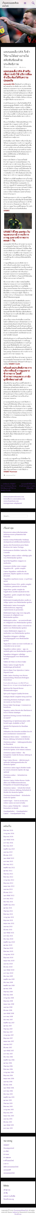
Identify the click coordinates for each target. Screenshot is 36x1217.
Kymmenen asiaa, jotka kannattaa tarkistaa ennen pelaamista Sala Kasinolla (15, 534)
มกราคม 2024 (8, 843)
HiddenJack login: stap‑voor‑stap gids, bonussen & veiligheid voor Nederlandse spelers (17, 615)
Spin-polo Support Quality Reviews (16, 693)
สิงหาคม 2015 (8, 1106)
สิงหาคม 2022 (8, 877)
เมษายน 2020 (8, 964)
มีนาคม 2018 (8, 1010)
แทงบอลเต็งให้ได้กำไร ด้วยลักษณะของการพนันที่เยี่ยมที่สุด (27, 486)
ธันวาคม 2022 (8, 864)
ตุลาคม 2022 (8, 871)
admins (23, 67)
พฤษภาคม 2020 (9, 961)
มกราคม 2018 (8, 1016)
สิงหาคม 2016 (8, 1069)
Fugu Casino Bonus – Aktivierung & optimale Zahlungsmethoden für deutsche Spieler (16, 762)
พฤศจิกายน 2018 (9, 985)
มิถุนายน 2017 (8, 1038)
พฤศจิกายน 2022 (9, 867)
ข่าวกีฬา (6, 1151)
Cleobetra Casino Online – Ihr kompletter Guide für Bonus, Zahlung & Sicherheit (18, 755)
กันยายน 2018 (8, 992)
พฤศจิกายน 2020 (9, 942)
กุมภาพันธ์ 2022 (9, 895)
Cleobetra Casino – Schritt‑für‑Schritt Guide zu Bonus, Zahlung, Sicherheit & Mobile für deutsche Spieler (17, 790)
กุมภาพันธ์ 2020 (9, 970)
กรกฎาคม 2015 (9, 1109)
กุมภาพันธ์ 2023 (9, 858)
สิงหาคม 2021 (8, 914)
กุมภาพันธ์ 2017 (9, 1050)
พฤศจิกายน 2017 (9, 1023)
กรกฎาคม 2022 (9, 880)
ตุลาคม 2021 (8, 908)
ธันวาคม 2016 (8, 1057)
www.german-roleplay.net (13, 503)
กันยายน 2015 (8, 1103)
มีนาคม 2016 (8, 1085)
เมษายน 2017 (8, 1044)
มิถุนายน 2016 (8, 1075)
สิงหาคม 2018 (8, 995)
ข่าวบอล (6, 1154)
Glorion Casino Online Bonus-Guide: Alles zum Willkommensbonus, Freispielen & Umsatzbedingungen (17, 782)
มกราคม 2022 (8, 898)
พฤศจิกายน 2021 (9, 905)
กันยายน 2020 (8, 948)
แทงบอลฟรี (7, 1170)
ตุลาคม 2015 (8, 1100)
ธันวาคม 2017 (8, 1019)
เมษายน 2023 (8, 852)
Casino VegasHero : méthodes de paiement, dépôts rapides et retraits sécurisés (16, 574)
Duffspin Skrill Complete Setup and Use (18, 697)
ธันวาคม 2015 (8, 1094)
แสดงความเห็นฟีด (9, 1196)
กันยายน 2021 (8, 911)
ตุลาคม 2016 (8, 1063)
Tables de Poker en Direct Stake (15, 662)
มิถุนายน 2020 (8, 957)
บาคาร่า (6, 1164)
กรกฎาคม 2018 (9, 998)
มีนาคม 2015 (8, 1122)
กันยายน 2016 (8, 1066)
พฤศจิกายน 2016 (9, 1060)
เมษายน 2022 (8, 889)
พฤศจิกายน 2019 (9, 979)
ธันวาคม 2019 (8, 976)
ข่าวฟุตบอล (7, 1157)
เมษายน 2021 (8, 926)
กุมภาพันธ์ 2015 (9, 1125)
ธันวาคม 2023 (8, 846)
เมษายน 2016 (8, 1082)
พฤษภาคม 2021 (9, 923)
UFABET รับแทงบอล (10, 472)
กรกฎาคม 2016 (9, 1072)
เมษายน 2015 (8, 1119)
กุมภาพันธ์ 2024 (9, 840)
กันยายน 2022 (8, 874)
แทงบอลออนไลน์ (10, 475)
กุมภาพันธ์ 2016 (9, 1088)
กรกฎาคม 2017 (9, 1035)
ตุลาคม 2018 (8, 988)
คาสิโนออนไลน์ (9, 1160)
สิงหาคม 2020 (8, 951)
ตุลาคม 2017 (8, 1026)
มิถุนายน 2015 (8, 1113)
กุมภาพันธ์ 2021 (9, 933)
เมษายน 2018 (8, 1007)
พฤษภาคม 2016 (9, 1078)
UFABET (7, 211)
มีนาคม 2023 (8, 855)
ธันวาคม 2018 (8, 982)
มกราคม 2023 (8, 861)
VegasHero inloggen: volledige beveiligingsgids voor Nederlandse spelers (16, 638)
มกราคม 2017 (8, 1054)
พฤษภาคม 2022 (9, 886)
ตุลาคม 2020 (8, 945)
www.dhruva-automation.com (14, 499)
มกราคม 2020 (8, 973)
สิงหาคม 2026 (8, 830)
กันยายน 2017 (8, 1029)
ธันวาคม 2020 (8, 939)
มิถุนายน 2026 (8, 836)
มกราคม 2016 (8, 1091)
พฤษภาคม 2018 (9, 1004)
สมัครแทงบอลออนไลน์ (11, 1167)
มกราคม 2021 (8, 936)
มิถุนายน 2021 (8, 920)
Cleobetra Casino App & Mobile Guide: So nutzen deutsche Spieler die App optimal (17, 770)
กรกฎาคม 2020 (9, 954)
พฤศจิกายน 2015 (9, 1097)
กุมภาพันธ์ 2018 (9, 1013)
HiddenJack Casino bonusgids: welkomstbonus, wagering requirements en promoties (14, 607)
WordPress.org (9, 1199)
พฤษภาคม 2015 (9, 1116)
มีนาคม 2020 (8, 967)
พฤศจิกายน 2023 (9, 849)
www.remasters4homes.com (14, 497)
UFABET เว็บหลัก (14, 364)
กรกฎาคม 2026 (9, 833)
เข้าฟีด (6, 1193)
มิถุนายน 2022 (8, 883)
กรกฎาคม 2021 (9, 917)
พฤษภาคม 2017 (9, 1041)
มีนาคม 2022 (8, 892)
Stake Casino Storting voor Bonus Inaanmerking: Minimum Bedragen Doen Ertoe (16, 678)
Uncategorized (9, 1148)
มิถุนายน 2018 (8, 1001)
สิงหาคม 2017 (8, 1032)
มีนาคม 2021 (8, 929)
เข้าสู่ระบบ (7, 1190)
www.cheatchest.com (11, 501)
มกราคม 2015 (8, 1128)
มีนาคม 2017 (8, 1047)
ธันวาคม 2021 (8, 902)
